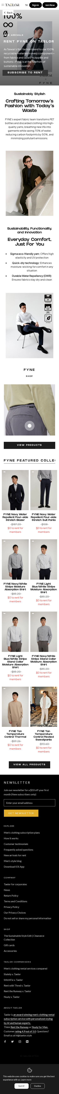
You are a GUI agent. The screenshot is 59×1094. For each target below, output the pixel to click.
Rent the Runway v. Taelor (17, 991)
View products (29, 445)
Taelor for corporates (15, 884)
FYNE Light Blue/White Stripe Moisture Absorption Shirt (44, 588)
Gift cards (9, 945)
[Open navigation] (3, 5)
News (7, 889)
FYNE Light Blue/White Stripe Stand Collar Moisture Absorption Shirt (15, 662)
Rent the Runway (19, 1027)
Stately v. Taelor (12, 974)
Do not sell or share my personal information (27, 918)
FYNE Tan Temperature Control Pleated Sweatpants (44, 735)
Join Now (50, 5)
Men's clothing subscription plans (22, 832)
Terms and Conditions (15, 901)
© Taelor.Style (29, 1056)
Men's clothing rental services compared (25, 968)
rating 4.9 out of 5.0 (25, 1031)
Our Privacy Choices (15, 912)
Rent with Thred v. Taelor (17, 985)
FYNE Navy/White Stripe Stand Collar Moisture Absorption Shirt (44, 660)
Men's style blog (13, 860)
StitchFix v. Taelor (13, 979)
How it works (11, 838)
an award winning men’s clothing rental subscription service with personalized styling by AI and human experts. (29, 1018)
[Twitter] (12, 1041)
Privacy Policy (11, 906)
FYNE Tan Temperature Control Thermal (15, 734)
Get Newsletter (21, 813)
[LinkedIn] (27, 1041)
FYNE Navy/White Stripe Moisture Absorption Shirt (15, 587)
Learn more (26, 1079)
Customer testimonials (16, 843)
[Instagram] (20, 1041)
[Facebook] (5, 1041)
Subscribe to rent (25, 72)
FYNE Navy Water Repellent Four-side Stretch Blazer (15, 517)
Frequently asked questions (18, 849)
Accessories (10, 950)
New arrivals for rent (15, 855)
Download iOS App (14, 866)
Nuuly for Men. (40, 1027)
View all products (29, 765)
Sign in (35, 5)
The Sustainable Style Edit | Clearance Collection (24, 937)
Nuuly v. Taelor (12, 996)
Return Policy (11, 895)
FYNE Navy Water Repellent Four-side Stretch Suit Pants (43, 517)
